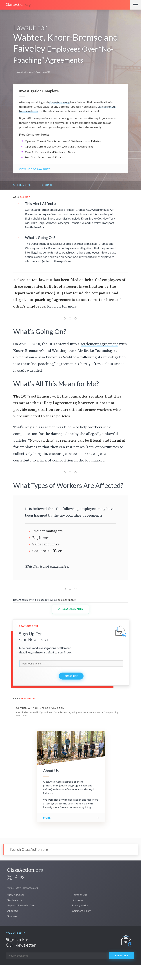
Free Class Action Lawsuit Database (45, 157)
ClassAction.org (59, 102)
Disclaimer (78, 900)
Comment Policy (81, 910)
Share (48, 185)
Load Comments (72, 609)
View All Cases (15, 894)
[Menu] (135, 5)
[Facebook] (16, 878)
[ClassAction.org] (65, 5)
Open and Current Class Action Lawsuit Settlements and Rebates (63, 141)
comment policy (67, 599)
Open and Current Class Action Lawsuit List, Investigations (59, 146)
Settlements (14, 900)
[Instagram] (22, 878)
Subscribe (71, 676)
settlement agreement (99, 344)
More (47, 817)
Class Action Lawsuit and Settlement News (50, 152)
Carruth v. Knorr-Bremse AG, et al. (40, 707)
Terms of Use (79, 894)
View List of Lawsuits (34, 169)
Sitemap (12, 916)
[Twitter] (9, 878)
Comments (23, 185)
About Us (12, 910)
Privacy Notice (80, 905)
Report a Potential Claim (21, 905)
